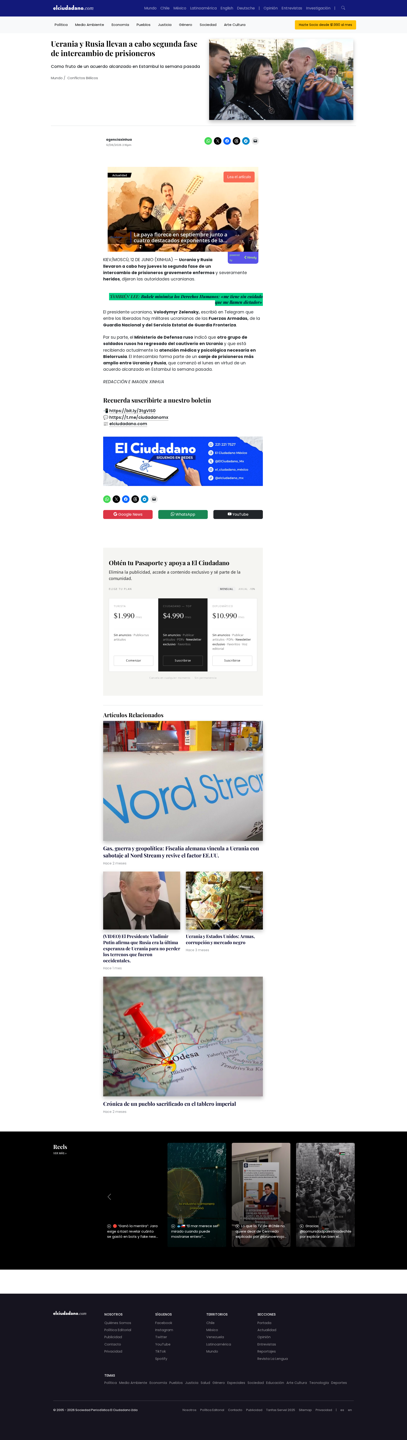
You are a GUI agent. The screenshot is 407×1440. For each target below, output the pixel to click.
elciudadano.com (128, 424)
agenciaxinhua (119, 139)
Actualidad (266, 1330)
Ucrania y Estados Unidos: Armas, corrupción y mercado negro (220, 939)
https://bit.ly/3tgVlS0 (132, 411)
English (226, 8)
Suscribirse (183, 660)
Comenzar (133, 660)
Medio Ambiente (89, 24)
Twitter (161, 1337)
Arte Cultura (234, 24)
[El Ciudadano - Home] (73, 8)
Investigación (318, 8)
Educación (275, 1382)
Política (61, 24)
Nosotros (189, 1410)
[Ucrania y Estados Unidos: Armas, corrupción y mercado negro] (224, 901)
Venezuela (215, 1337)
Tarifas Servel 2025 (280, 1410)
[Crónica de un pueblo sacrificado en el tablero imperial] (183, 1037)
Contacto (112, 1344)
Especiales (236, 1382)
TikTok (160, 1351)
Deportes (339, 1382)
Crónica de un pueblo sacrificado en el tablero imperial (169, 1103)
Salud (205, 1382)
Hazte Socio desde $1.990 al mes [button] (325, 24)
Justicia (164, 24)
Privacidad (113, 1351)
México (179, 8)
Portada (264, 1323)
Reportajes (266, 1351)
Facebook (163, 1323)
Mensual (226, 589)
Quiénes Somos (117, 1323)
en (350, 1410)
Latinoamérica (203, 8)
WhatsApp (185, 514)
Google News (129, 514)
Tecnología (319, 1382)
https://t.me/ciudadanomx (138, 417)
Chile (165, 8)
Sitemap (305, 1410)
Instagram (164, 1330)
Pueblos (144, 24)
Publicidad (113, 1337)
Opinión (271, 8)
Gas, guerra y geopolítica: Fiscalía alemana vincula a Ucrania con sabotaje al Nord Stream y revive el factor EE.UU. (181, 852)
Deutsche (246, 8)
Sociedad (208, 24)
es (342, 1410)
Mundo (150, 8)
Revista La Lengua (272, 1358)
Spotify (161, 1358)
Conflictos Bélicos (82, 78)
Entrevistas (291, 8)
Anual (247, 589)
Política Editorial (117, 1330)
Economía (120, 24)
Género (185, 24)
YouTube (240, 514)
